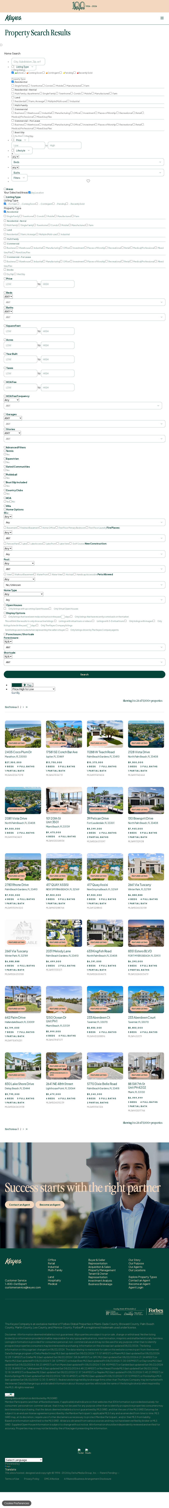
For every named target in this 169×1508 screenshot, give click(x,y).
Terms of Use (12, 1478)
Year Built (11, 353)
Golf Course (78, 543)
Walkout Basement (24, 574)
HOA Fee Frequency (18, 396)
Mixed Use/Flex (44, 117)
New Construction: (96, 543)
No (13, 501)
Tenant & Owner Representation (98, 1275)
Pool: (7, 559)
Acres (9, 339)
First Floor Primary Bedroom (72, 528)
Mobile (59, 85)
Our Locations (137, 1270)
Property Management (102, 1270)
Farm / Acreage (37, 101)
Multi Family (12, 225)
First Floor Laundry (97, 528)
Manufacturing (62, 113)
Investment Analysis (100, 1280)
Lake (24, 543)
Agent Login (136, 1287)
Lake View (64, 543)
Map (29, 684)
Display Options (15, 613)
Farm (86, 85)
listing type (22, 66)
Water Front (42, 574)
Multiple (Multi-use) (57, 101)
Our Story (134, 1260)
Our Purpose (136, 1263)
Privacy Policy (31, 1478)
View (9, 574)
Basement (11, 528)
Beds (9, 292)
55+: (6, 512)
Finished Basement (29, 528)
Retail (138, 113)
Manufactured (73, 85)
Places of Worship (107, 113)
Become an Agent (50, 1204)
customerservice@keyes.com (23, 1287)
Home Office (48, 528)
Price (9, 278)
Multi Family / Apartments (27, 93)
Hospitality (54, 1280)
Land (51, 1277)
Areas (9, 189)
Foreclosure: (11, 637)
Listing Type (13, 196)
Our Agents (135, 1267)
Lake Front (51, 543)
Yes (8, 454)
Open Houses (14, 605)
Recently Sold (85, 72)
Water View (57, 574)
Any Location (37, 192)
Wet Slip (29, 136)
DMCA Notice (51, 1478)
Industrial (74, 101)
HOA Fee (11, 381)
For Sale (12, 204)
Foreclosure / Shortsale (20, 634)
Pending (68, 72)
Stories (10, 429)
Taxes (9, 367)
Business (19, 113)
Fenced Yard (12, 543)
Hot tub (69, 574)
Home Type (10, 590)
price (18, 140)
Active (19, 72)
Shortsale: (10, 652)
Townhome (36, 85)
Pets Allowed (105, 574)
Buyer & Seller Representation (97, 1261)
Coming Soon (35, 72)
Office (76, 113)
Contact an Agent (19, 1204)
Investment (89, 113)
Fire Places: (113, 527)
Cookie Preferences (16, 1503)
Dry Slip (18, 136)
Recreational (126, 113)
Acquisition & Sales (99, 1267)
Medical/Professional (143, 248)
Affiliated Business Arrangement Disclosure (87, 1478)
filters (17, 177)
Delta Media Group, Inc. (84, 1472)
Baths (9, 307)
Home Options (14, 509)
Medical (52, 1284)
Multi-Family (55, 1270)
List (18, 684)
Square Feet (13, 325)
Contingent (53, 72)
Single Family (21, 85)
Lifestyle (20, 150)
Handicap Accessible (87, 574)
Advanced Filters (16, 447)
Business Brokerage (100, 1284)
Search (84, 674)
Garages (11, 414)
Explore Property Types (143, 1277)
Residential (20, 101)
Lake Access (36, 543)
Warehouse (33, 113)
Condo (49, 85)
